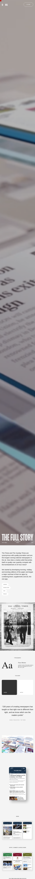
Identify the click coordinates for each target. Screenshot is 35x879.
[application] (17, 744)
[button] (17, 744)
